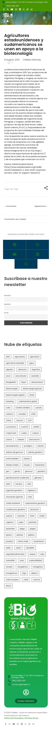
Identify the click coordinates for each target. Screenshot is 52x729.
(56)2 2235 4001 (13, 6)
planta (8, 535)
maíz (30, 497)
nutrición (21, 516)
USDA (26, 579)
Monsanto (34, 509)
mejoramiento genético (35, 503)
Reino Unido (23, 541)
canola (38, 407)
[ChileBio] (9, 18)
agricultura (34, 357)
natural (9, 516)
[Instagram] (37, 244)
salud (18, 548)
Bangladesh (11, 382)
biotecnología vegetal (15, 395)
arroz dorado (20, 376)
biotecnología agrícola (32, 388)
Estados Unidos (12, 465)
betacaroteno (37, 382)
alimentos (22, 369)
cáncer (9, 439)
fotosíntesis (39, 465)
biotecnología (12, 388)
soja (42, 554)
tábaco (34, 573)
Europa (27, 465)
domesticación (12, 446)
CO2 (29, 420)
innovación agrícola (14, 497)
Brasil (32, 395)
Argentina (36, 369)
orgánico (10, 522)
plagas (32, 528)
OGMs (41, 516)
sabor (8, 548)
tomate (9, 567)
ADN (8, 357)
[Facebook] (14, 244)
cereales (22, 414)
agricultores (20, 357)
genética (41, 471)
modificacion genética (15, 509)
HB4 (29, 484)
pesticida (32, 522)
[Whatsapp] (26, 264)
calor (8, 407)
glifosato (38, 478)
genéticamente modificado (17, 478)
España (27, 458)
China (8, 420)
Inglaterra (32, 490)
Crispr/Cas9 (11, 433)
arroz (8, 376)
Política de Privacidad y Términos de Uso (21, 718)
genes (17, 471)
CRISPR (36, 427)
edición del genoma (14, 452)
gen (7, 471)
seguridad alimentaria (15, 554)
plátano (31, 535)
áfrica (8, 586)
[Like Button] (9, 62)
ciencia (19, 420)
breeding (10, 401)
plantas (20, 535)
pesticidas (10, 528)
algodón (9, 369)
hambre (18, 484)
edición (41, 446)
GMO (8, 484)
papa (21, 522)
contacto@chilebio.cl (21, 684)
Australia (35, 376)
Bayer (23, 382)
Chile (33, 414)
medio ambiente (13, 503)
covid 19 (24, 427)
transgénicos (11, 573)
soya (22, 560)
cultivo (24, 433)
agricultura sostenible (15, 363)
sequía (32, 554)
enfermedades (12, 458)
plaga (22, 528)
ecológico (28, 446)
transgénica (23, 567)
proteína (9, 541)
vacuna (36, 579)
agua (31, 363)
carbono (9, 414)
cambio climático (23, 407)
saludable (30, 548)
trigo (24, 573)
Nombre (7, 295)
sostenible (10, 560)
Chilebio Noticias (32, 59)
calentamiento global (28, 401)
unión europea (12, 579)
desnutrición (34, 439)
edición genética (35, 452)
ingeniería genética (14, 490)
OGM (32, 516)
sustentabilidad (35, 560)
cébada (20, 439)
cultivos (35, 433)
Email (6, 313)
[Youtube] (14, 254)
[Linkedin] (37, 254)
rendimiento (39, 541)
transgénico (38, 567)
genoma (28, 471)
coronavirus (11, 427)
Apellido (7, 304)
